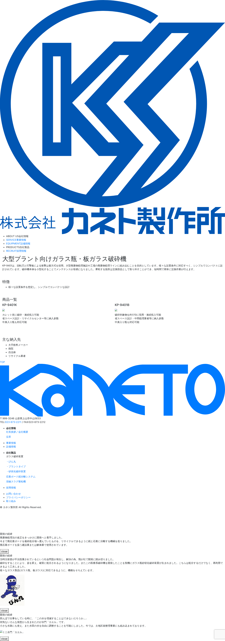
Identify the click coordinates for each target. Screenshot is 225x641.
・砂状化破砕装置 (16, 471)
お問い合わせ (13, 493)
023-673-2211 (13, 422)
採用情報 (16, 250)
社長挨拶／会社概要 (17, 431)
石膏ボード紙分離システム (21, 476)
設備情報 (18, 243)
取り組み (11, 501)
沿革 (8, 436)
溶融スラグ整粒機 (16, 481)
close (4, 551)
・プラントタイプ (16, 466)
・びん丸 (11, 461)
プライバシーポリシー (18, 497)
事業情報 (16, 239)
